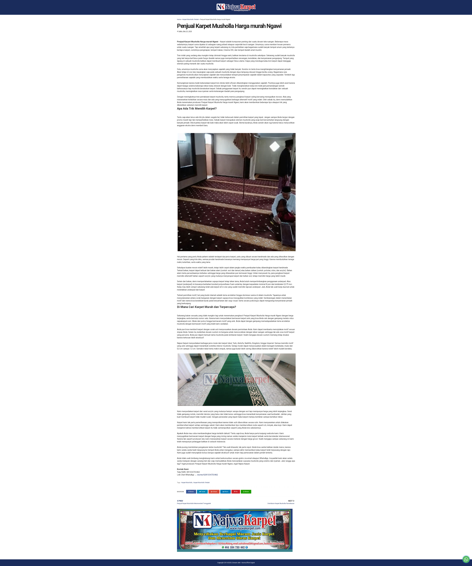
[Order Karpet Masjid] (235, 551)
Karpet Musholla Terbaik (191, 19)
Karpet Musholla (187, 482)
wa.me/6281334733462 (207, 475)
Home (179, 19)
